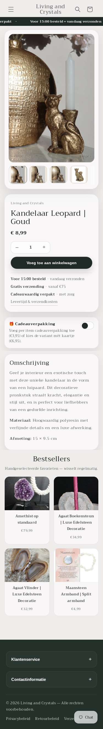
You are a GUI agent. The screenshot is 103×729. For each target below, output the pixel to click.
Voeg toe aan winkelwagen (52, 263)
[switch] (87, 325)
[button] (11, 9)
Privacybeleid (18, 719)
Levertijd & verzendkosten (34, 302)
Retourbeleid (47, 719)
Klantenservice (51, 659)
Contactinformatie (51, 679)
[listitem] (18, 174)
